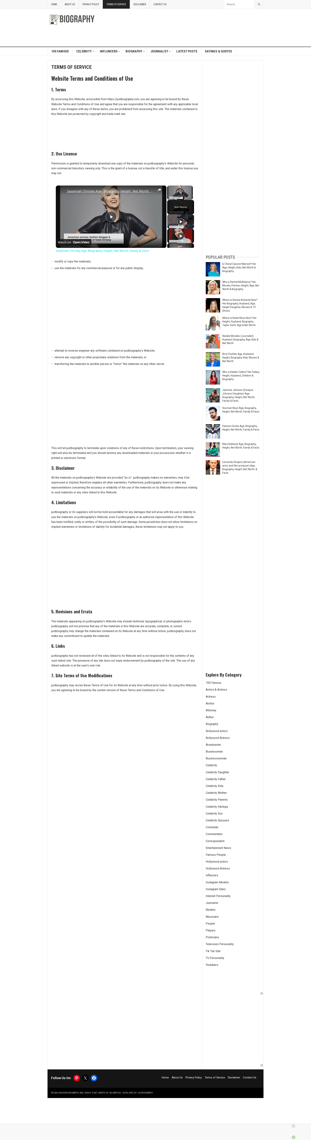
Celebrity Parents (217, 799)
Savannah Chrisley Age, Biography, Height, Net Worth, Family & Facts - (110, 191)
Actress (211, 696)
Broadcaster (213, 744)
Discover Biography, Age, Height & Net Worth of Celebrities (89, 1093)
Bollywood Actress (218, 738)
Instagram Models (217, 882)
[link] (61, 191)
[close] (157, 1126)
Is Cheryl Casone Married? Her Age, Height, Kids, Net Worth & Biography (239, 267)
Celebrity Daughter (217, 772)
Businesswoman (216, 758)
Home (54, 4)
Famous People (216, 854)
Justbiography (145, 1093)
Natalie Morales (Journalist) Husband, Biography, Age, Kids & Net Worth (240, 339)
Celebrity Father (216, 779)
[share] (159, 189)
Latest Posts (186, 51)
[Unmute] (174, 198)
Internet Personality (218, 896)
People (210, 923)
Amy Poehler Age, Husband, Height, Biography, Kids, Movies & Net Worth (240, 358)
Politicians (212, 937)
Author (210, 717)
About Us (70, 4)
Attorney (211, 710)
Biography (134, 51)
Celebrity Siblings (217, 806)
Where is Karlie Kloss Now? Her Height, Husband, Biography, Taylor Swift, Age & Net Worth (239, 321)
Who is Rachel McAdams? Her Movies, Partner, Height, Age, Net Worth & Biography (240, 285)
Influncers (109, 51)
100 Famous (60, 51)
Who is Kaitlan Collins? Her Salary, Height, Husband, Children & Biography (241, 376)
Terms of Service (116, 4)
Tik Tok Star (213, 951)
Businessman (214, 751)
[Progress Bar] (180, 195)
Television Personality (220, 944)
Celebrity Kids (215, 786)
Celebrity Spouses (217, 820)
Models (210, 909)
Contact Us (160, 4)
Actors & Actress (216, 689)
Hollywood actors (217, 861)
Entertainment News (218, 848)
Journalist (159, 51)
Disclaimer (140, 4)
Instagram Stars (216, 889)
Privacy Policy (90, 4)
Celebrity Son (214, 813)
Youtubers (212, 965)
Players (210, 930)
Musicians (212, 916)
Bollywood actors (217, 731)
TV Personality (215, 958)
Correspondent (215, 841)
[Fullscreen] (190, 198)
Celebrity (84, 51)
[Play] (169, 198)
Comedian (212, 827)
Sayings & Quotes (218, 51)
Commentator (214, 834)
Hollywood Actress (218, 868)
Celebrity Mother (216, 793)
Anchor (210, 703)
